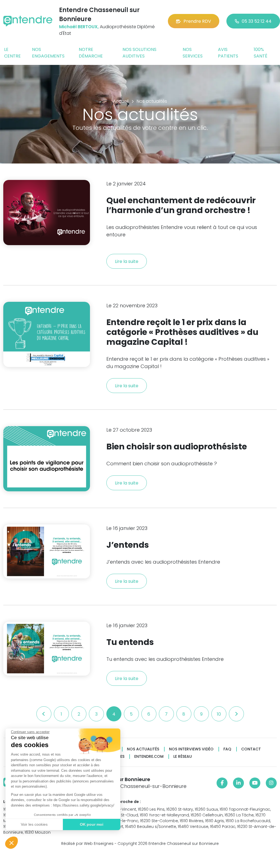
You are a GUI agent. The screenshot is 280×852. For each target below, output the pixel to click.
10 (219, 714)
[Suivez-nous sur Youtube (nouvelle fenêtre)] (254, 783)
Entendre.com (149, 756)
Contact (251, 749)
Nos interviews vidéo (191, 749)
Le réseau (182, 756)
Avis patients (228, 52)
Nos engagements (48, 52)
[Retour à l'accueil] (27, 21)
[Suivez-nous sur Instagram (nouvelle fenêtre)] (271, 783)
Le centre (12, 52)
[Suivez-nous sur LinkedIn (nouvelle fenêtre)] (238, 783)
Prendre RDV (197, 21)
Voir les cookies (34, 824)
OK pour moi (91, 824)
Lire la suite (126, 261)
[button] (11, 842)
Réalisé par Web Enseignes (87, 843)
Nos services (193, 52)
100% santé (260, 52)
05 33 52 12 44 (257, 21)
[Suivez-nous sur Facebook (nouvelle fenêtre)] (222, 783)
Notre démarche (91, 52)
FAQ (227, 749)
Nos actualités (143, 749)
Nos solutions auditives (139, 52)
